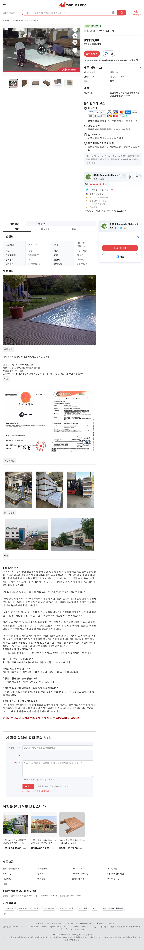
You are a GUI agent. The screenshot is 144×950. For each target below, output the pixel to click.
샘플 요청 (134, 60)
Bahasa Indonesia (77, 929)
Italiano (66, 927)
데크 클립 (41, 878)
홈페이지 (6, 20)
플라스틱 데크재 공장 (28, 908)
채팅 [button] (110, 53)
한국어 (103, 927)
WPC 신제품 (112, 868)
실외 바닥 (41, 873)
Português (34, 927)
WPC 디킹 (7, 873)
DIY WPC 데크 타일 (80, 873)
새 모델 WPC (42, 868)
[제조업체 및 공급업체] (72, 5)
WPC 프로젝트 (78, 868)
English (15, 927)
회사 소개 (33, 923)
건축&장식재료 (18, 20)
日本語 (111, 927)
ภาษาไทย (126, 927)
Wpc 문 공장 (49, 908)
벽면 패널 (7, 878)
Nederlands (86, 927)
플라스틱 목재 (78, 878)
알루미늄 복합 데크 (11, 868)
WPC (95, 908)
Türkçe (135, 927)
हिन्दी (118, 927)
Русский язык (55, 927)
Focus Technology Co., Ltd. (75, 934)
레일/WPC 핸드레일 (115, 873)
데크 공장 (9, 908)
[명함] (138, 236)
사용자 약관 (50, 923)
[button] (87, 229)
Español (24, 927)
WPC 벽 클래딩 (113, 878)
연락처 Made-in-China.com (86, 923)
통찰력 (111, 923)
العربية (95, 927)
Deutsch (75, 927)
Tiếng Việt (64, 929)
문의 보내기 (92, 53)
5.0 (112, 228)
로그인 (119, 210)
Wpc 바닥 (83, 908)
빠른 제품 (102, 923)
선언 (41, 923)
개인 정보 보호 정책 (65, 923)
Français (44, 927)
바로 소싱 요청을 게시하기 (35, 791)
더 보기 (6, 913)
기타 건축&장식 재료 (34, 20)
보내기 (28, 786)
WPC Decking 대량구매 (113, 908)
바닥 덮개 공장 (66, 908)
